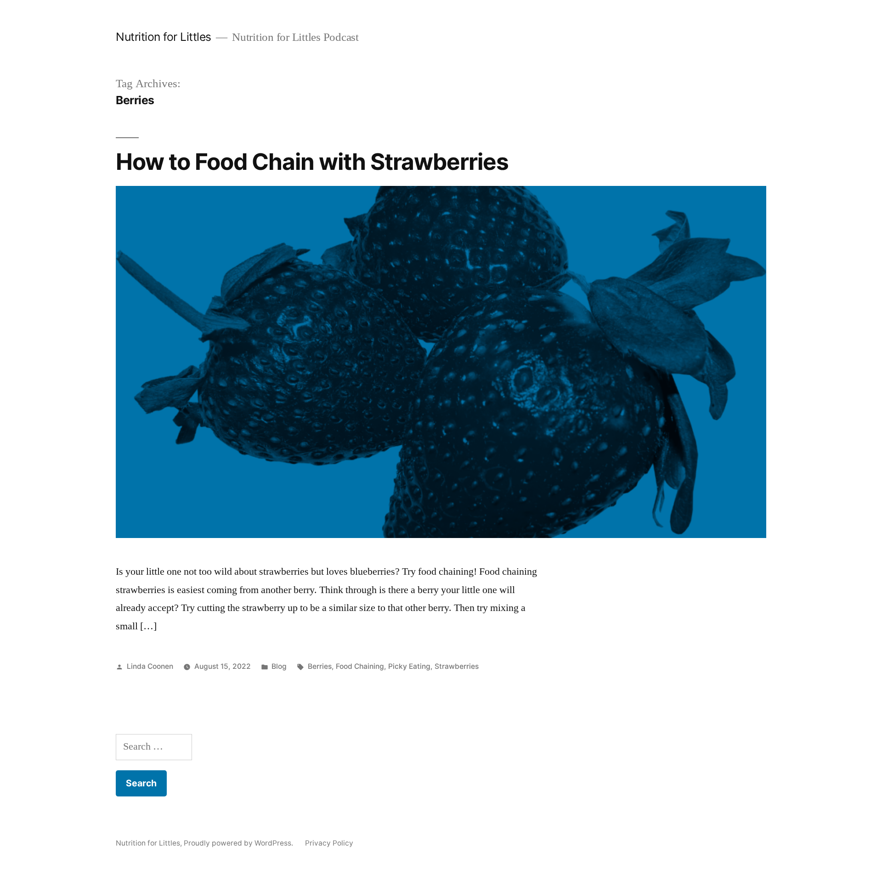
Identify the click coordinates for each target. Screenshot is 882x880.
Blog (279, 666)
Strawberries (457, 666)
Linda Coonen (150, 666)
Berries (320, 666)
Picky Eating (409, 666)
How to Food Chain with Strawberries (312, 161)
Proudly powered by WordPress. (239, 843)
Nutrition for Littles (163, 37)
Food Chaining (360, 666)
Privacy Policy (329, 843)
